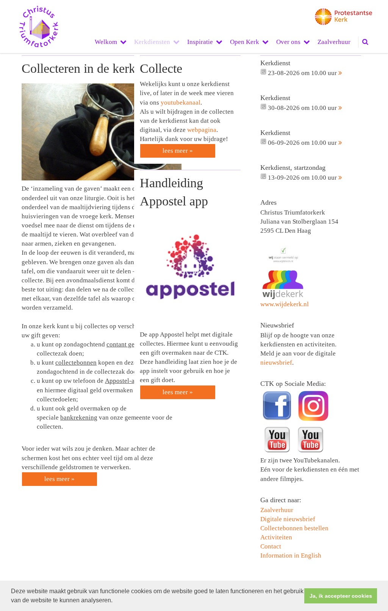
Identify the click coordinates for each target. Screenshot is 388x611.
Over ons (288, 41)
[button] (115, 601)
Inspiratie (200, 41)
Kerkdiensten (152, 41)
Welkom (106, 41)
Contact (270, 546)
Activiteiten (276, 537)
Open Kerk (244, 41)
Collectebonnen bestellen (294, 528)
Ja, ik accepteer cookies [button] (341, 596)
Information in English (290, 555)
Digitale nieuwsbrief (287, 519)
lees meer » (59, 479)
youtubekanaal (180, 102)
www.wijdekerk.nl (284, 304)
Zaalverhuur (334, 41)
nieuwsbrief (276, 362)
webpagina (201, 129)
